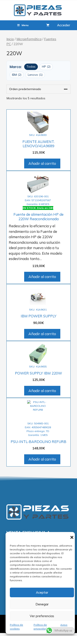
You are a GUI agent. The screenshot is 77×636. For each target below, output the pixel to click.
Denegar (42, 604)
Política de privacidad (40, 626)
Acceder (63, 25)
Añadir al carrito (42, 163)
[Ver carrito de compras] (48, 25)
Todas (31, 66)
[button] (72, 537)
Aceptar (42, 592)
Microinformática (28, 39)
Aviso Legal (64, 626)
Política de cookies (16, 626)
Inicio (10, 39)
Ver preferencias (42, 616)
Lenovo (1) (35, 75)
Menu (25, 25)
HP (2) (46, 66)
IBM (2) (16, 75)
